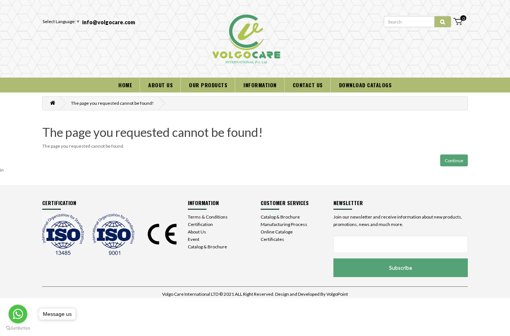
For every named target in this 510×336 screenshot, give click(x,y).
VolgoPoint (337, 294)
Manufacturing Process (284, 224)
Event (193, 239)
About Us (197, 232)
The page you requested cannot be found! (112, 103)
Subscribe (400, 267)
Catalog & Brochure (207, 246)
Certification (200, 224)
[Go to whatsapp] (18, 314)
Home (125, 85)
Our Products (208, 85)
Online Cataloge (277, 232)
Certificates (272, 239)
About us (160, 85)
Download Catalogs (365, 85)
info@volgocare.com (108, 22)
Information (260, 85)
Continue (454, 160)
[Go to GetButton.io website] (18, 328)
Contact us (308, 85)
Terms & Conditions (208, 217)
